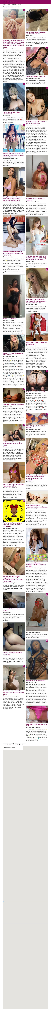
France (8, 4)
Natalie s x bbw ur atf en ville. (36, 392)
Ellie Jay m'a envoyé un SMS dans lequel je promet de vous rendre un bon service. (36, 301)
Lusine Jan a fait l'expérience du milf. (36, 725)
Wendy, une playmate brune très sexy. (12, 653)
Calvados (14, 4)
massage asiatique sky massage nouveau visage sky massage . (36, 564)
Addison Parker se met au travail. (11, 609)
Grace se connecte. (9, 318)
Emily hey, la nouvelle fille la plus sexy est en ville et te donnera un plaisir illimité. (12, 198)
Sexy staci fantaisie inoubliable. (13, 404)
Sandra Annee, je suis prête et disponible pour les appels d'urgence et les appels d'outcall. (36, 477)
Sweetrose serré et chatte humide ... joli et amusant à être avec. (13, 692)
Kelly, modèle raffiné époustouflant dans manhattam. (36, 506)
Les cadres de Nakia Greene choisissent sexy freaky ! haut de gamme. (13, 253)
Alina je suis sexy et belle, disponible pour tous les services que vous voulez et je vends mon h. (13, 578)
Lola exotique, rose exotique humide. (35, 426)
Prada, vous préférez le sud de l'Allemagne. (36, 343)
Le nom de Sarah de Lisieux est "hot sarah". (13, 354)
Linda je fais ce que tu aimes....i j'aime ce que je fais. (36, 122)
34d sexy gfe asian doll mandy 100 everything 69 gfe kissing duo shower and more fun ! (36, 257)
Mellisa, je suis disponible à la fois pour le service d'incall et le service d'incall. (13, 155)
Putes (4, 4)
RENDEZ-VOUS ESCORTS (9, 2)
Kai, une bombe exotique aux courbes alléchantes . (35, 33)
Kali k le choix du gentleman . (36, 680)
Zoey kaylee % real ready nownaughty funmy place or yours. (12, 443)
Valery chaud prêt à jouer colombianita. (11, 113)
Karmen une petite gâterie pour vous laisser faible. (13, 485)
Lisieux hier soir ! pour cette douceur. (35, 199)
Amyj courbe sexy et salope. (35, 76)
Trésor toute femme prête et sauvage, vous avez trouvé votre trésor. (12, 524)
